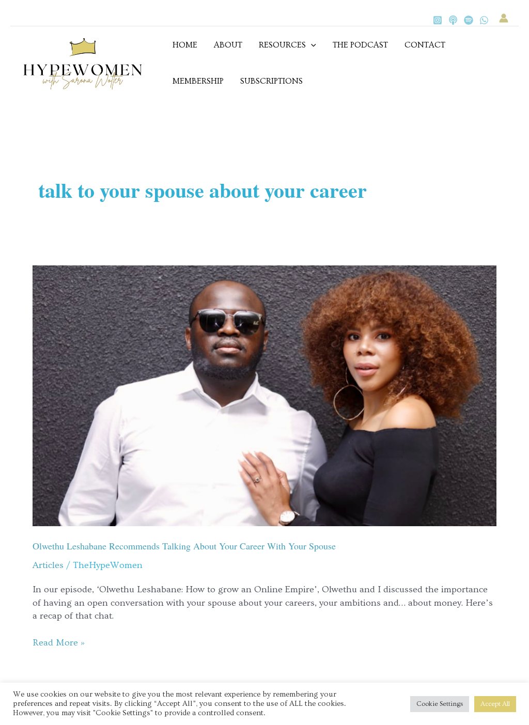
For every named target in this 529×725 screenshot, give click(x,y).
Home (185, 45)
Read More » (59, 642)
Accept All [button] (495, 703)
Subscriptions (271, 81)
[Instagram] (437, 20)
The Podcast (360, 45)
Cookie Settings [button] (439, 703)
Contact (424, 45)
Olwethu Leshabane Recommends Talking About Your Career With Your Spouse (184, 546)
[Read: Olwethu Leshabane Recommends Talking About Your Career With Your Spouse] (264, 393)
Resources (282, 45)
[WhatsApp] (484, 20)
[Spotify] (468, 20)
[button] (311, 45)
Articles (48, 565)
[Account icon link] (503, 18)
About (228, 45)
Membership (198, 81)
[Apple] (453, 20)
